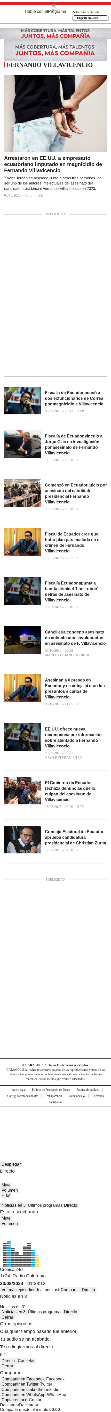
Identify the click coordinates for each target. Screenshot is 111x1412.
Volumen (10, 1190)
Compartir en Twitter (20, 1384)
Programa (57, 11)
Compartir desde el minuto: (30, 1409)
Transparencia (53, 1096)
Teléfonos (98, 1096)
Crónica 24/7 (11, 1269)
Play (6, 1195)
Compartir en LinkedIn (22, 1389)
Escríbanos (55, 1102)
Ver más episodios (18, 1290)
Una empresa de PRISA (55, 1118)
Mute (6, 1185)
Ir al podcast (48, 1290)
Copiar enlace (14, 1400)
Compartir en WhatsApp (23, 1394)
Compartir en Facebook (23, 1379)
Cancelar (26, 1361)
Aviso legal (19, 1090)
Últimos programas (45, 1205)
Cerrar (7, 1317)
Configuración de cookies (22, 1096)
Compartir (70, 1290)
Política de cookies (87, 1090)
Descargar (9, 1405)
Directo (70, 1205)
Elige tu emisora (87, 18)
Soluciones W (76, 1096)
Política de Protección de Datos (51, 1090)
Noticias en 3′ (14, 1205)
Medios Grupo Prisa (55, 1130)
